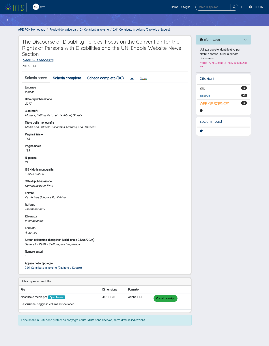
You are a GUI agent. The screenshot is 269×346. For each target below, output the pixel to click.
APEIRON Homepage (31, 29)
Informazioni (211, 39)
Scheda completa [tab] (67, 78)
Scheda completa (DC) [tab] (105, 78)
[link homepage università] (40, 7)
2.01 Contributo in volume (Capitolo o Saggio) (141, 29)
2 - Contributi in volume (94, 29)
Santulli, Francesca (38, 60)
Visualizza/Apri (165, 298)
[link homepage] (15, 7)
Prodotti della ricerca (62, 29)
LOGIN (259, 7)
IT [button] (242, 7)
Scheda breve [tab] (36, 78)
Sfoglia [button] (185, 7)
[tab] (132, 78)
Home (174, 7)
